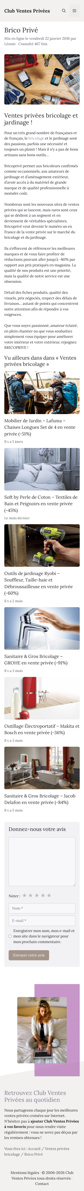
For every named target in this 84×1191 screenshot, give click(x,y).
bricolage (36, 138)
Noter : (14, 896)
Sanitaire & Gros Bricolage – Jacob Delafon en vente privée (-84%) (39, 799)
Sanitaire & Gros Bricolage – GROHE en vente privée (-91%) (35, 659)
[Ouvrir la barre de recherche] (64, 10)
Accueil (34, 1148)
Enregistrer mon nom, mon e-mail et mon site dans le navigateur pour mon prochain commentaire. (44, 936)
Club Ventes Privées (27, 11)
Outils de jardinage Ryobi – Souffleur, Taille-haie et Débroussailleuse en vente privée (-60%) (38, 583)
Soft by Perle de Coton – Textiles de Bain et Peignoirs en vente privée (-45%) (41, 503)
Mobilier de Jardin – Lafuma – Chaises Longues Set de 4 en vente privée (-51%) (39, 427)
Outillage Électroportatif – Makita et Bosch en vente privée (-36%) (41, 729)
